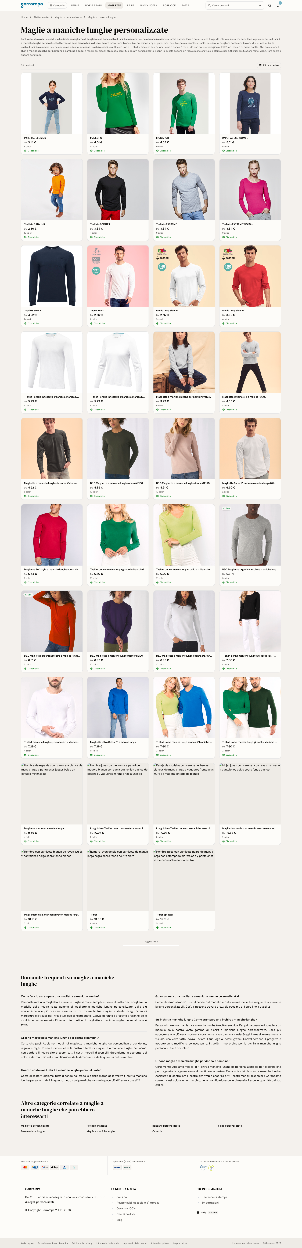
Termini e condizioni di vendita (53, 1243)
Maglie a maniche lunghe (101, 1131)
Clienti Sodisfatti (127, 1214)
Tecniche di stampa (215, 1197)
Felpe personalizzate (230, 1125)
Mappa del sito (180, 1243)
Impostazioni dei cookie (134, 1243)
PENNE (75, 5)
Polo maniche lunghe (33, 1131)
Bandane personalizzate (166, 1125)
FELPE (130, 5)
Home (24, 17)
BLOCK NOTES (148, 5)
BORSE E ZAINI (93, 5)
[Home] (32, 5)
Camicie (157, 1131)
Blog (119, 1220)
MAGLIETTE (114, 5)
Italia (209, 1212)
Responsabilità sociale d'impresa (138, 1202)
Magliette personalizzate (68, 17)
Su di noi (122, 1197)
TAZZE (185, 5)
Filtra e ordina (271, 65)
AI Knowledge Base (160, 1243)
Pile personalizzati (97, 1125)
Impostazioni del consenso (245, 1243)
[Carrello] (278, 5)
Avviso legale (27, 1243)
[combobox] (234, 5)
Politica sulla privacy (82, 1243)
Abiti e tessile (41, 17)
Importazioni (210, 1202)
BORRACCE (169, 5)
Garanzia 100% (126, 1208)
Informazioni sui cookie (107, 1243)
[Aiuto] (269, 5)
